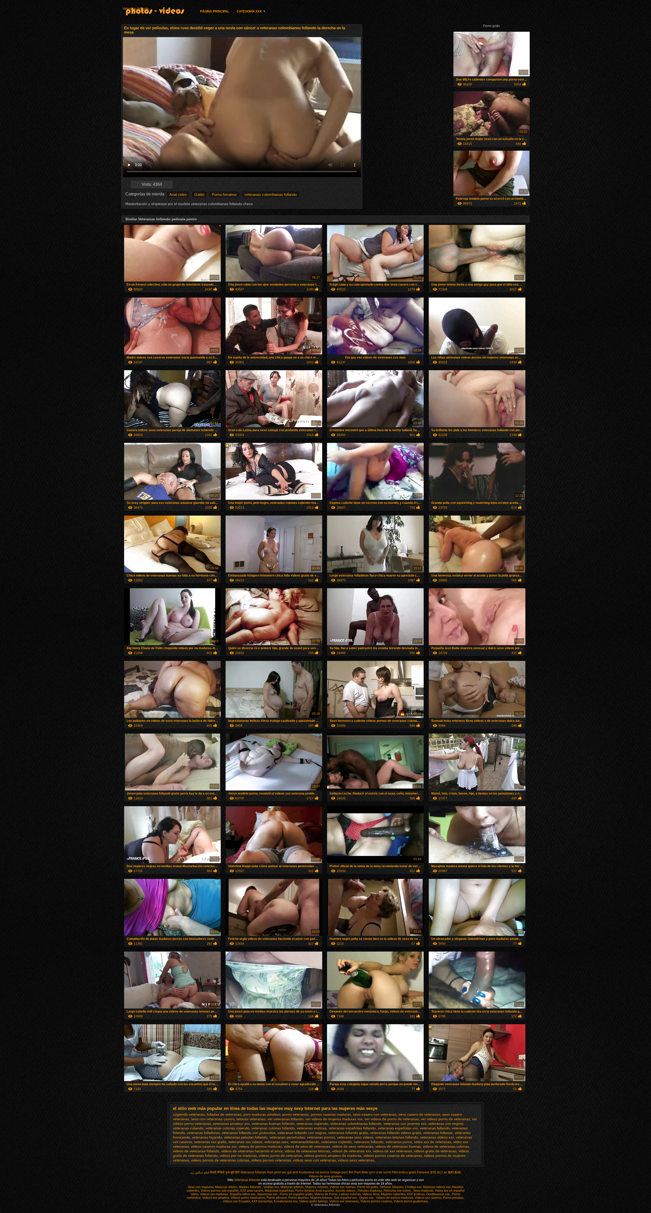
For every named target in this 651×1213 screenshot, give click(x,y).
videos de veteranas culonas (446, 1146)
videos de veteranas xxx (351, 1151)
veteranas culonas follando (273, 1128)
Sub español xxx (346, 1198)
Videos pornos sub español (220, 1190)
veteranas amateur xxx (231, 1124)
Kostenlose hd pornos (314, 1172)
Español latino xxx (242, 1194)
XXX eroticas (416, 1194)
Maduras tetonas (292, 1187)
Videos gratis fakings (313, 1201)
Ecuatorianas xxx (286, 1201)
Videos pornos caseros (376, 1201)
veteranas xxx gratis (210, 1142)
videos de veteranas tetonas (307, 1151)
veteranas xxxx (276, 1142)
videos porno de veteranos (280, 1156)
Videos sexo (370, 1194)
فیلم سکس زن (199, 1172)
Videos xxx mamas (343, 1187)
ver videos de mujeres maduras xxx (334, 1119)
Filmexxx (423, 1172)
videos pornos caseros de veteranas (392, 1156)
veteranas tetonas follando (396, 1137)
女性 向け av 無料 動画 (445, 1172)
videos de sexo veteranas (352, 1146)
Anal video (178, 194)
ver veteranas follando (285, 1119)
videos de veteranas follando (196, 1151)
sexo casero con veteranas (374, 1114)
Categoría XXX (249, 11)
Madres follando (250, 1187)
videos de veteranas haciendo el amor (252, 1151)
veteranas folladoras (203, 1133)
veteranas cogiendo (312, 1124)
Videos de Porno (325, 1194)
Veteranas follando (136, 8)
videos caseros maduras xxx (214, 1146)
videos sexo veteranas (356, 1160)
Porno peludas (453, 1198)
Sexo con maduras (201, 1187)
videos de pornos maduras (260, 1146)
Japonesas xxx (267, 1194)
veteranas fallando (435, 1128)
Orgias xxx (366, 1198)
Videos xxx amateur (215, 1198)
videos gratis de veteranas (435, 1151)
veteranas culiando (188, 1128)
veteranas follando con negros (301, 1133)
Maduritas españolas (279, 1190)
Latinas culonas (350, 1194)
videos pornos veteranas (271, 1160)
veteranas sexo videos (355, 1137)
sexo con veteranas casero (212, 1119)
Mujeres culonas (316, 1187)
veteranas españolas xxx (398, 1128)
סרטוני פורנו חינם (380, 1172)
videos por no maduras (238, 1156)
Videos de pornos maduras (394, 1198)
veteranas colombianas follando (270, 194)
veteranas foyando (207, 1137)
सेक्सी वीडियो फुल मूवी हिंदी (225, 1172)
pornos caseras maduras (331, 1114)
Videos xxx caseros (428, 1198)
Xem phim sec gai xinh (282, 1172)
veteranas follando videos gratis (395, 1133)
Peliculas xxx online (397, 1190)
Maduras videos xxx (437, 1187)
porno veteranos (295, 1114)
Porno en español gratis (296, 1194)
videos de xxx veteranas (392, 1151)
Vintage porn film (341, 1172)
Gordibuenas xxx (438, 1194)
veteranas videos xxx (437, 1137)
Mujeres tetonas (321, 1198)
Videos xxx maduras (214, 1194)
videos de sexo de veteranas (307, 1146)
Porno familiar (304, 1190)
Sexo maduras (423, 1190)
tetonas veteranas (250, 1119)
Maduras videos (226, 1187)
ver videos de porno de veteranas (392, 1119)
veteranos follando (368, 1142)
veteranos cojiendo (336, 1142)
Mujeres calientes (393, 1194)
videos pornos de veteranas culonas (220, 1160)
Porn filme (361, 1172)
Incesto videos (345, 1190)
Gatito (199, 194)
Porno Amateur (224, 194)
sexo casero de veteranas (419, 1114)
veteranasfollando (304, 1142)
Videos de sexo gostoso (325, 1176)
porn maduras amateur (261, 1114)
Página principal (214, 11)
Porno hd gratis (367, 1187)
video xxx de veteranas (432, 1142)
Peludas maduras (370, 1190)
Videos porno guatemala (411, 1201)
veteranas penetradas (287, 1137)
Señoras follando (391, 1187)
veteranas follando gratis (348, 1133)
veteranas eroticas (312, 1128)
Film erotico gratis (404, 1172)
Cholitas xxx (413, 1187)
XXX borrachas (261, 1201)
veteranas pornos (321, 1137)
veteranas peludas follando (246, 1137)
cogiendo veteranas (189, 1114)
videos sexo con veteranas (314, 1160)
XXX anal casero (251, 1190)
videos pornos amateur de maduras (332, 1156)
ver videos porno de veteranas (445, 1119)
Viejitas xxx (271, 1187)
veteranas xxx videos (245, 1142)
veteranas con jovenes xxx (404, 1124)
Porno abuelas (298, 1198)
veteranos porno (399, 1142)
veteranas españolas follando (352, 1128)
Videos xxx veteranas (344, 1201)
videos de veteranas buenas (398, 1146)
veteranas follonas (438, 1133)
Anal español (325, 1190)
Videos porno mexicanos (248, 1198)
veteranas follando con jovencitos (248, 1133)
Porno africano (277, 1198)
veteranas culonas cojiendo (227, 1128)
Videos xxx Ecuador (236, 1201)
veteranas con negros (445, 1124)
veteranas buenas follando (273, 1124)
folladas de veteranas (224, 1114)
